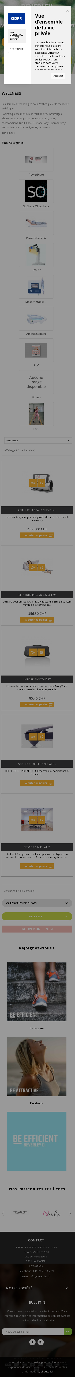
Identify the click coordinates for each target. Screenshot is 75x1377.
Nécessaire (17, 49)
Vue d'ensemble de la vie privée (16, 36)
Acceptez (58, 75)
